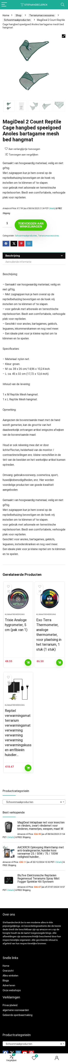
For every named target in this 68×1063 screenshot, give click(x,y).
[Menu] (4, 4)
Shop (18, 15)
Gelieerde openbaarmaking (17, 1015)
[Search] (62, 4)
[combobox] (34, 801)
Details (52, 208)
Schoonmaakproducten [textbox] (33, 802)
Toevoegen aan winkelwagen (30, 225)
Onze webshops (12, 990)
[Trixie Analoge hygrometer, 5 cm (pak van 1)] (18, 598)
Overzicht (8, 970)
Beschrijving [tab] (12, 255)
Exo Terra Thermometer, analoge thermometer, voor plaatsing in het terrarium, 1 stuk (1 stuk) (48, 634)
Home (6, 15)
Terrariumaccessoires (41, 15)
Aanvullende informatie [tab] (18, 261)
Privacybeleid (10, 1005)
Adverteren (9, 985)
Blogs (6, 980)
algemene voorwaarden (16, 1010)
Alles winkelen (10, 975)
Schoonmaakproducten (17, 20)
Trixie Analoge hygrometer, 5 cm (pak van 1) (16, 625)
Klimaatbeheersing (15, 614)
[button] (63, 36)
